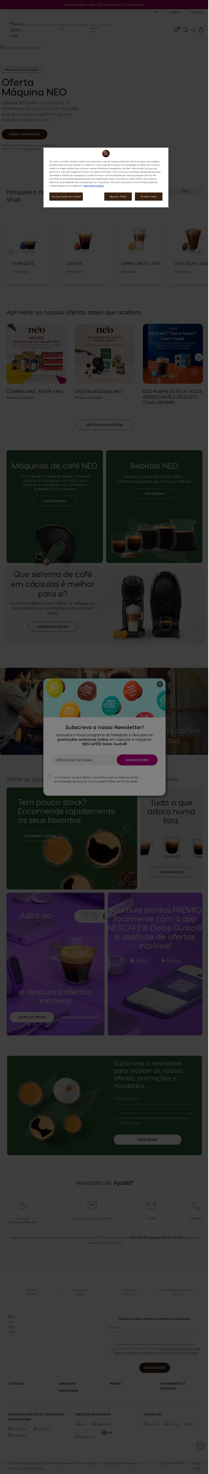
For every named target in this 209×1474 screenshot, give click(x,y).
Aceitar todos (148, 196)
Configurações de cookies (66, 196)
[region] (106, 177)
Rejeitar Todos (118, 196)
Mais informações (93, 185)
